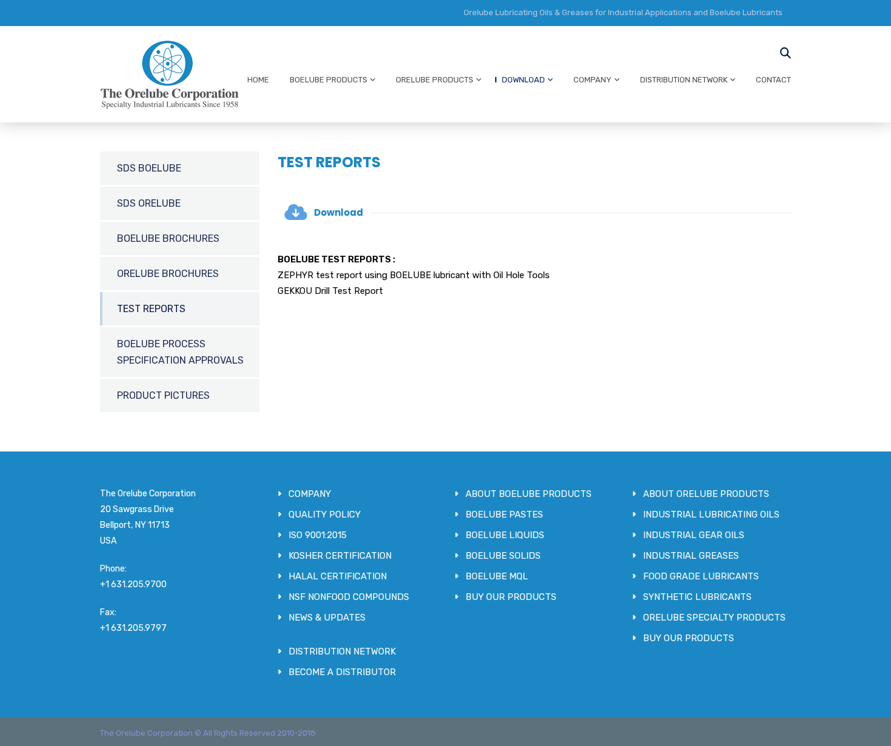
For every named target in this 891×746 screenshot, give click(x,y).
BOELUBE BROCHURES (168, 238)
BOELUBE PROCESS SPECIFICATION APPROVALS (180, 352)
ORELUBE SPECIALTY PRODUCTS (714, 617)
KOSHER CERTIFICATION (340, 555)
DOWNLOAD (523, 79)
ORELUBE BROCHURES (168, 273)
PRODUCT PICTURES (163, 395)
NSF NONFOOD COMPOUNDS (349, 596)
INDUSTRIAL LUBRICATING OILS (711, 514)
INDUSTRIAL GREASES (691, 555)
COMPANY (592, 79)
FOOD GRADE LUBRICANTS (701, 576)
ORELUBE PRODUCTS (434, 79)
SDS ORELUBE (149, 203)
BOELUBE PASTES (504, 514)
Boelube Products (328, 79)
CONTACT (773, 79)
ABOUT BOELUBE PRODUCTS (529, 493)
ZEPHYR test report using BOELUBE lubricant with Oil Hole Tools (414, 275)
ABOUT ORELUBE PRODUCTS (706, 493)
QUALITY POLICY (325, 514)
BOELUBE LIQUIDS (505, 535)
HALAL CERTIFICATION (338, 576)
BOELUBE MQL (497, 576)
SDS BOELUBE (149, 168)
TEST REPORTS (151, 309)
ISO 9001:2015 (318, 535)
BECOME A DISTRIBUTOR (342, 672)
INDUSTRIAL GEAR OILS (693, 535)
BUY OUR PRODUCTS (511, 596)
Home (258, 79)
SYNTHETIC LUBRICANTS (697, 596)
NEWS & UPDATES (327, 617)
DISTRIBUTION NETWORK (683, 79)
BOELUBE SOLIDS (503, 555)
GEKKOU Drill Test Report (330, 290)
